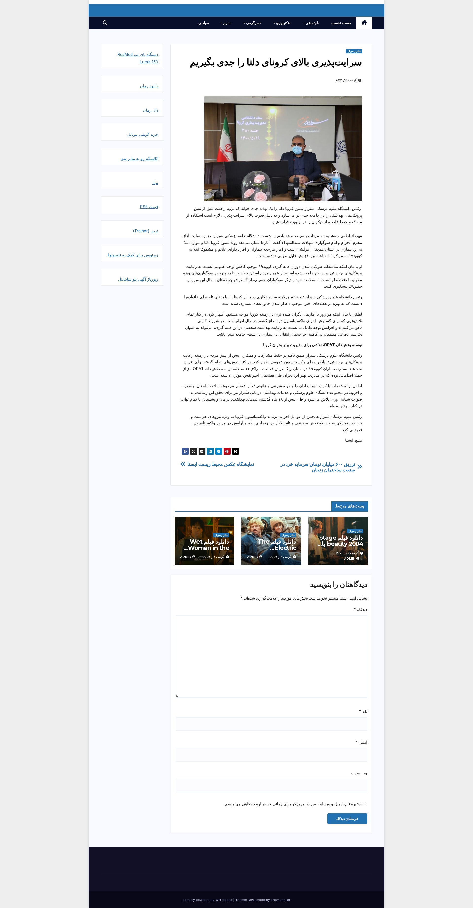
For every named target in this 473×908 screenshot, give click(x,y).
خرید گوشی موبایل (142, 134)
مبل (155, 182)
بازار (225, 23)
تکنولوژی (282, 23)
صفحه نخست (341, 23)
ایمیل (361, 742)
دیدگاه (360, 609)
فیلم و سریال (354, 51)
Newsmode (256, 900)
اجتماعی (311, 23)
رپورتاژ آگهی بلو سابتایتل (138, 279)
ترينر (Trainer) (145, 230)
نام (363, 711)
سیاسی (203, 23)
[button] (105, 22)
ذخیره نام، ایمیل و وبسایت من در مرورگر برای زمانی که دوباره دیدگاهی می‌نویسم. (292, 803)
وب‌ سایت (359, 773)
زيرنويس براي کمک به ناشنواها (133, 254)
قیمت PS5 (149, 206)
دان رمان (150, 110)
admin (349, 558)
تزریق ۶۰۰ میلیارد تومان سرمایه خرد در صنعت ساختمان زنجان (318, 467)
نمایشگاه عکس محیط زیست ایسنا (220, 464)
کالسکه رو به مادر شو (139, 158)
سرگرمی (252, 23)
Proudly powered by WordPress (208, 900)
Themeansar (280, 900)
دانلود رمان (149, 86)
